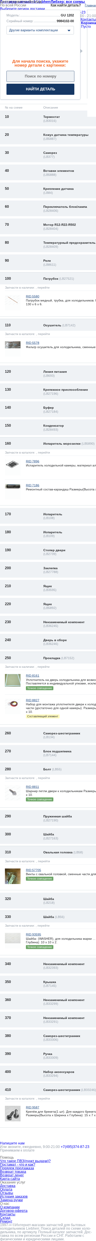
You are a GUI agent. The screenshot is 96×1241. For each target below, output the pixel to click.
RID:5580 (32, 296)
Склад (5, 1218)
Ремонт (6, 1221)
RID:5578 (32, 343)
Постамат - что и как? (17, 1164)
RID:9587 (32, 1107)
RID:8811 (32, 787)
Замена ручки (11, 1200)
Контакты (88, 19)
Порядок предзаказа (17, 1168)
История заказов (14, 1196)
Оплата (6, 1189)
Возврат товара (13, 1172)
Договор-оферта (13, 1211)
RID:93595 (33, 934)
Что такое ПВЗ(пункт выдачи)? (25, 1161)
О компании (10, 1207)
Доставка (7, 1186)
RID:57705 (33, 870)
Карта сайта (10, 1179)
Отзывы (6, 1193)
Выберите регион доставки (22, 9)
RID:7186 (32, 485)
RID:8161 (32, 675)
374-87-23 (75, 1147)
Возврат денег (12, 1175)
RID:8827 (32, 700)
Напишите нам (12, 1143)
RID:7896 (32, 461)
